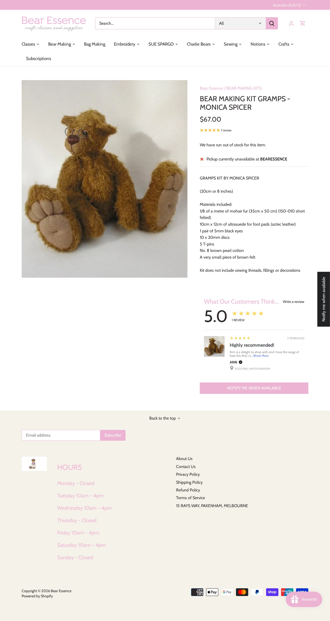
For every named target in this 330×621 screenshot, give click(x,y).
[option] (105, 179)
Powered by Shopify (37, 596)
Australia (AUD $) (287, 5)
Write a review (293, 301)
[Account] (291, 23)
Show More (261, 356)
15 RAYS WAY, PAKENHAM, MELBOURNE (212, 505)
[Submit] (272, 23)
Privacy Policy (188, 474)
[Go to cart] (303, 23)
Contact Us (186, 466)
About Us (184, 458)
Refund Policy (188, 490)
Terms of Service (190, 497)
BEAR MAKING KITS (243, 88)
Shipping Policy (189, 482)
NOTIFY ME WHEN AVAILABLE (254, 388)
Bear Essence (211, 88)
